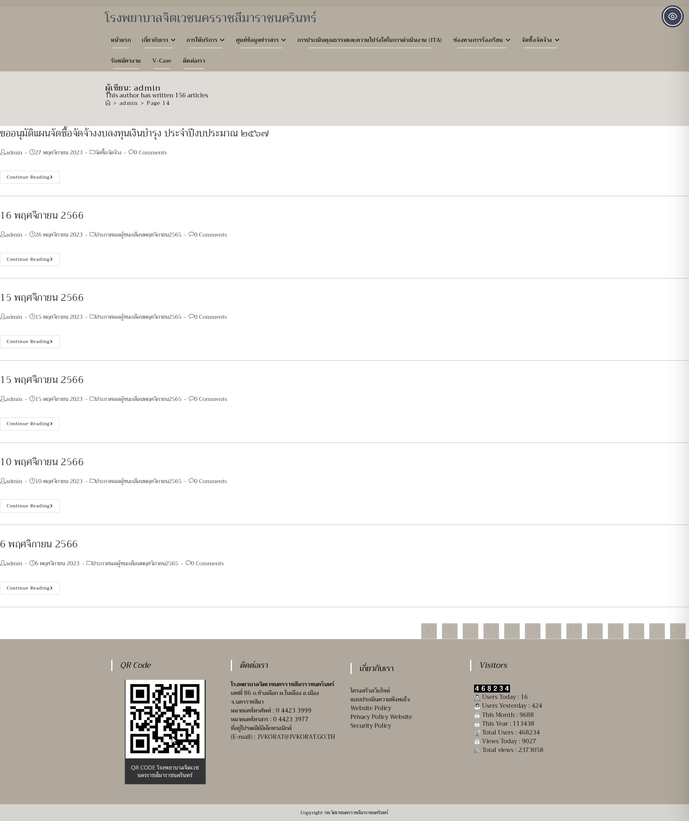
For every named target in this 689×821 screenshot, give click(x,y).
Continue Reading (33, 178)
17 (616, 631)
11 (491, 631)
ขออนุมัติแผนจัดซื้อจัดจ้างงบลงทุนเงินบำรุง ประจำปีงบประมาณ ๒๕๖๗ (134, 133)
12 (512, 631)
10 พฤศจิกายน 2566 (42, 462)
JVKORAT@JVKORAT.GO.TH (296, 737)
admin (14, 152)
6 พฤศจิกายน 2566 (39, 544)
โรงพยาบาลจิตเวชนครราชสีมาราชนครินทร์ (211, 18)
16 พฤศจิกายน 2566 (42, 215)
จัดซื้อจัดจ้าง (108, 152)
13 (533, 631)
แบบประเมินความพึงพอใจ (380, 699)
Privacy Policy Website (381, 717)
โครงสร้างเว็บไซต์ (370, 690)
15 (574, 631)
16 (595, 631)
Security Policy (370, 725)
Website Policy (370, 708)
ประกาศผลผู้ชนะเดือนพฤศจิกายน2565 (138, 234)
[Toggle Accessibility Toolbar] (672, 16)
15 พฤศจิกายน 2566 (42, 297)
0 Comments (150, 152)
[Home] (108, 103)
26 (657, 631)
